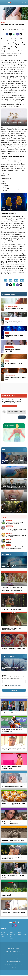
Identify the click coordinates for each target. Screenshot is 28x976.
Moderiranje (11, 948)
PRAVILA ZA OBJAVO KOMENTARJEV (9, 405)
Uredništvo (15, 945)
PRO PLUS (22, 945)
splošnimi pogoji (13, 685)
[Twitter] (10, 34)
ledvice (22, 280)
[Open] (2, 2)
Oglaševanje (7, 945)
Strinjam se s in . (12, 686)
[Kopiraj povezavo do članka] (20, 34)
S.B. (5, 29)
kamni (10, 280)
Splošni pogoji (20, 954)
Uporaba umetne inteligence (14, 961)
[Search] (19, 2)
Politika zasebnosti (9, 954)
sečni (5, 280)
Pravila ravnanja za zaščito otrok (14, 958)
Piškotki (18, 948)
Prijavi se (22, 417)
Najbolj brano (5, 517)
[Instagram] (22, 2)
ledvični (16, 280)
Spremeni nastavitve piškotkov (14, 951)
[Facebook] (25, 2)
